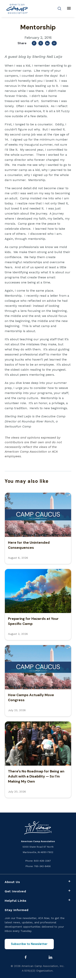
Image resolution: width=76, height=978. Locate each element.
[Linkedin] (50, 957)
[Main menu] (68, 8)
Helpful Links (16, 900)
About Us (12, 882)
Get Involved (15, 891)
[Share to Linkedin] (47, 43)
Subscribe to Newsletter (29, 944)
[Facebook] (25, 957)
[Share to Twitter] (40, 43)
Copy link (54, 43)
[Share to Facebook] (34, 43)
